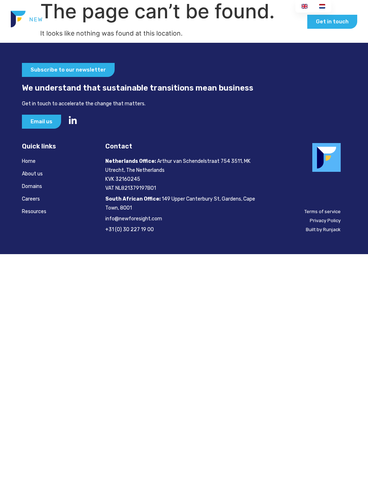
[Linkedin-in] (72, 120)
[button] (294, 22)
